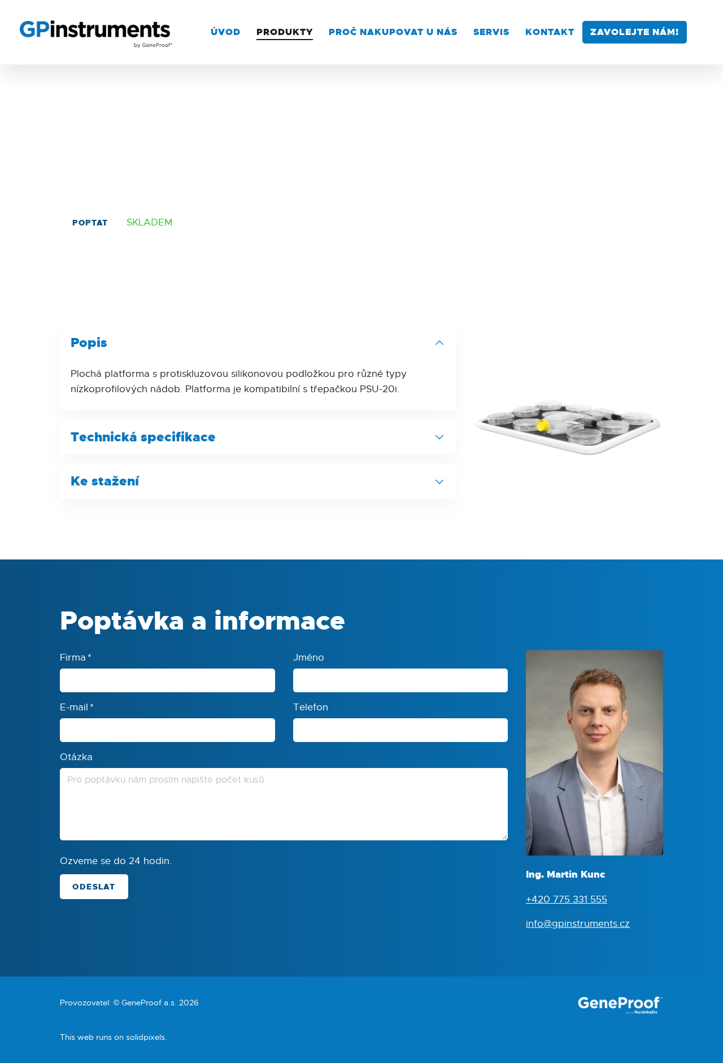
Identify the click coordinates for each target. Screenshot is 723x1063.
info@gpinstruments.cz (578, 924)
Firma (76, 657)
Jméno (308, 657)
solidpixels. (146, 1037)
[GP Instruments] (96, 32)
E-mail (77, 707)
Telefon (310, 707)
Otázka (76, 757)
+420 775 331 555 (566, 899)
